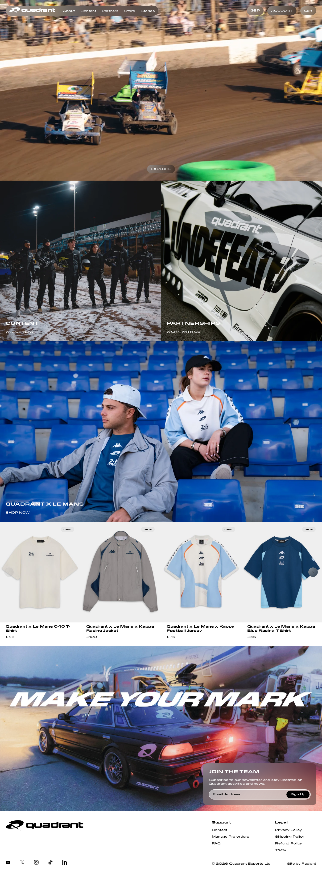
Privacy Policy (288, 830)
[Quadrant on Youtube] (8, 863)
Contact (219, 830)
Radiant (308, 864)
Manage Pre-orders (230, 837)
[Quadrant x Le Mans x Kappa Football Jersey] (201, 572)
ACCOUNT (282, 11)
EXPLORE (161, 169)
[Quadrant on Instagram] (36, 863)
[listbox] (255, 10)
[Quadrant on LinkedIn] (64, 863)
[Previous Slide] (9, 572)
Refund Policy (288, 843)
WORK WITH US (183, 332)
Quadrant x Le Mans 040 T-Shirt (38, 628)
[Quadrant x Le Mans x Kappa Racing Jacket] (121, 572)
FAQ (216, 843)
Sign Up (297, 794)
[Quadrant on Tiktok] (50, 863)
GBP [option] (255, 10)
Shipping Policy (289, 837)
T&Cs (280, 850)
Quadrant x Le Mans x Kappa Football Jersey (201, 628)
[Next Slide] (313, 572)
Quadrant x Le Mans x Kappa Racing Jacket (120, 628)
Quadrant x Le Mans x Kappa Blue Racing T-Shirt (281, 628)
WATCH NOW (19, 332)
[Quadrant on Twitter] (22, 863)
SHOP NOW (18, 513)
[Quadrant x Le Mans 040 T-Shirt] (40, 572)
